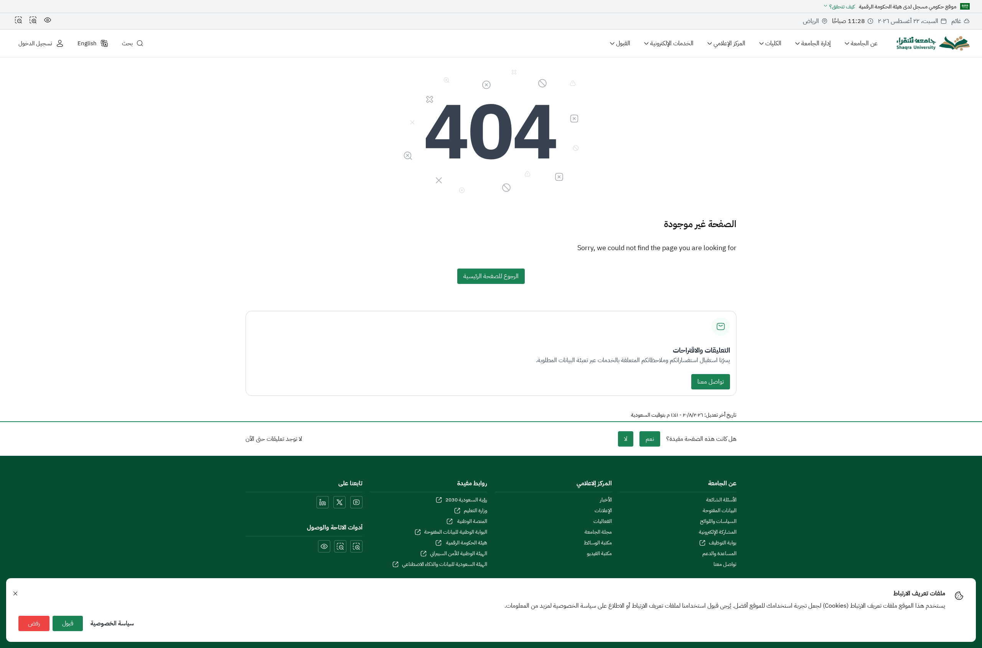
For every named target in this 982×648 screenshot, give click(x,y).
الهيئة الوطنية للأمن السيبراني (458, 553)
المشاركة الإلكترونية (717, 532)
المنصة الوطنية (471, 521)
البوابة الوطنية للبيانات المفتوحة (455, 532)
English (87, 43)
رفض (34, 623)
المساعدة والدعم (719, 553)
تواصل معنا (710, 381)
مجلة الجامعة (598, 532)
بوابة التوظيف (722, 543)
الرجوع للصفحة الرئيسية (491, 276)
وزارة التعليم (475, 510)
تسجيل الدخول (35, 43)
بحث (127, 43)
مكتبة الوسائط (598, 543)
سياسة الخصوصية (112, 623)
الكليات (773, 43)
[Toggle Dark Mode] (47, 21)
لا (625, 439)
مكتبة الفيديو (599, 553)
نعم (650, 439)
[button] (839, 7)
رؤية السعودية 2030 (466, 500)
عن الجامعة (864, 43)
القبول (623, 43)
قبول (67, 623)
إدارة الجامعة (816, 43)
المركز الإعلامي (729, 43)
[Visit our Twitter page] (339, 502)
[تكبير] (33, 21)
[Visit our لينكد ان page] (322, 502)
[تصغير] (18, 21)
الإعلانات (603, 510)
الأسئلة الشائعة (721, 500)
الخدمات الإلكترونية (672, 43)
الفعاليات (602, 521)
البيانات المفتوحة (719, 510)
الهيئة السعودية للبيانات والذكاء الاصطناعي (444, 564)
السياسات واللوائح (718, 521)
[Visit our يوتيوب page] (356, 502)
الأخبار (606, 500)
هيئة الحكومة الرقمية (466, 543)
